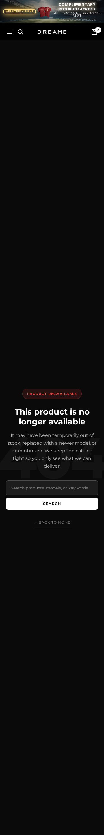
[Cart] (94, 32)
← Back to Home (52, 522)
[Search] (20, 32)
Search (52, 503)
